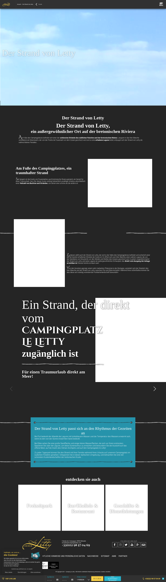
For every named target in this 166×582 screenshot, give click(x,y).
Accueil (19, 4)
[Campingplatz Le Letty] (6, 4)
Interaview (97, 571)
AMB (114, 556)
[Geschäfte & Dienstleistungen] (126, 530)
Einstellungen (22, 572)
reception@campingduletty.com (71, 543)
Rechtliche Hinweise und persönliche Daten (62, 556)
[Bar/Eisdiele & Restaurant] (83, 530)
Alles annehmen (36, 572)
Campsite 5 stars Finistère (53, 566)
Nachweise (92, 556)
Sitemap (105, 556)
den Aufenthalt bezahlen (112, 578)
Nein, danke (8, 572)
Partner (123, 556)
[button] (3, 580)
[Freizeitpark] (39, 530)
